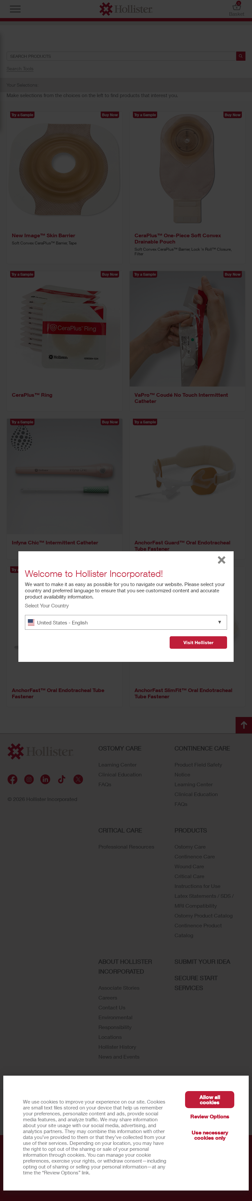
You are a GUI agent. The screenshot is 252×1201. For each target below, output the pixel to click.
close (221, 560)
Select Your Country (47, 605)
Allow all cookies (210, 1099)
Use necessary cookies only (210, 1135)
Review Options (209, 1116)
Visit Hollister (198, 642)
